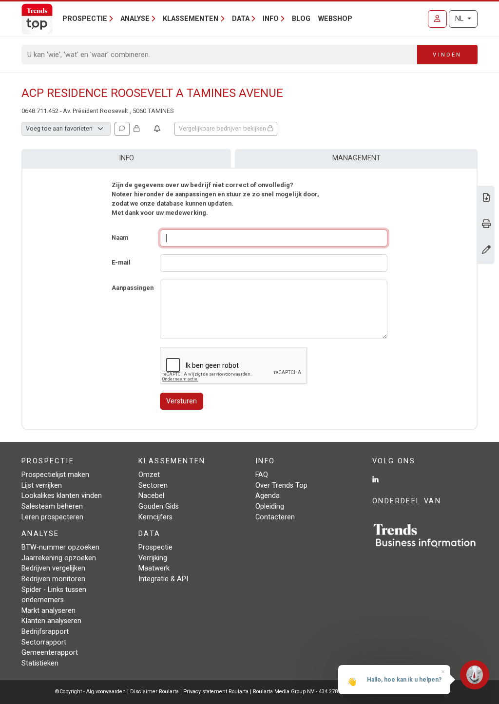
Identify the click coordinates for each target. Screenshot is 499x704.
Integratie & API (163, 579)
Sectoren (153, 485)
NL (460, 19)
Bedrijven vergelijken (53, 568)
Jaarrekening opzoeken (58, 558)
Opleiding (269, 506)
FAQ (261, 475)
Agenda (267, 496)
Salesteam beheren (52, 506)
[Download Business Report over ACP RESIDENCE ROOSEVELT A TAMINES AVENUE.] (486, 198)
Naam (120, 237)
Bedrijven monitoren (53, 579)
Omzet (149, 475)
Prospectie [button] (84, 19)
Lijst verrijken (41, 485)
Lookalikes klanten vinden (61, 496)
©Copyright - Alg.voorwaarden (90, 691)
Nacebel (151, 496)
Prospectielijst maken (55, 475)
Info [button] (271, 19)
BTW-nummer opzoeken (60, 547)
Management (356, 158)
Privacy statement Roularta (216, 691)
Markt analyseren (48, 611)
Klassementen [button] (190, 19)
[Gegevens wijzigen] (486, 251)
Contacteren (275, 517)
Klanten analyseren (51, 621)
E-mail (121, 262)
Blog (301, 19)
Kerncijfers (155, 517)
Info (126, 158)
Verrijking (152, 558)
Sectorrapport (43, 642)
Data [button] (241, 19)
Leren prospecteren (52, 517)
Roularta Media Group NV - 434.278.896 (301, 691)
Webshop (335, 19)
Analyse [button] (135, 19)
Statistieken (39, 663)
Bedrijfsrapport (45, 632)
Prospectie (155, 547)
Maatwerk (154, 568)
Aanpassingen (133, 287)
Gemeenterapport (49, 652)
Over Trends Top (281, 485)
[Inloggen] (437, 19)
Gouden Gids (158, 506)
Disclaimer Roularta (154, 691)
